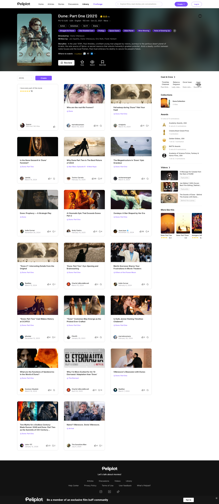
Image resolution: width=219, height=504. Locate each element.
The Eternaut (73, 378)
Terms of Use (107, 485)
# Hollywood (78, 415)
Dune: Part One (121, 114)
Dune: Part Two (28, 167)
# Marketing (24, 203)
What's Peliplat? (144, 485)
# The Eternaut (72, 362)
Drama (95, 26)
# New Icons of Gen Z (121, 203)
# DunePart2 (86, 150)
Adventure (74, 26)
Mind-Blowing (143, 31)
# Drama (116, 98)
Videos (117, 481)
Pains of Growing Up (162, 31)
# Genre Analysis (44, 203)
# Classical (125, 256)
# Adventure (71, 98)
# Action (86, 98)
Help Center (73, 485)
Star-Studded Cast (86, 31)
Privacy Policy (90, 485)
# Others (23, 309)
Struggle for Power (67, 31)
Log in (196, 4)
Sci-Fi (85, 26)
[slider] (25, 91)
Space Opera (114, 31)
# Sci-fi (79, 98)
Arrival (71, 428)
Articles (51, 4)
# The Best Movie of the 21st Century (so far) (37, 415)
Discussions (73, 4)
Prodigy (101, 31)
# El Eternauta (84, 362)
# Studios (33, 203)
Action (62, 26)
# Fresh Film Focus (74, 150)
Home (41, 4)
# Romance (134, 256)
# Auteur (70, 415)
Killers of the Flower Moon (125, 272)
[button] (200, 16)
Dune (70, 111)
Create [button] (180, 4)
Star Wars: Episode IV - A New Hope (82, 167)
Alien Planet (128, 31)
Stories (61, 4)
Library (85, 4)
